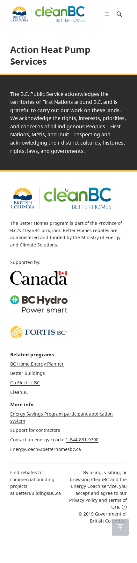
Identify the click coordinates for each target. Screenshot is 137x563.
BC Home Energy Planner (37, 364)
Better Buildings (27, 373)
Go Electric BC (25, 383)
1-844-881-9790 (82, 440)
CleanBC (19, 392)
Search (119, 14)
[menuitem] (105, 14)
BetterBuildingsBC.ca (38, 493)
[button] (120, 527)
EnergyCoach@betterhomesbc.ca (45, 449)
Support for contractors (35, 430)
